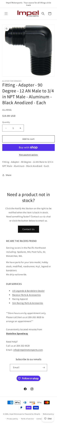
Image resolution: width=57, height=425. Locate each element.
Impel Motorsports (16, 414)
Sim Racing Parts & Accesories (27, 303)
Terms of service (27, 419)
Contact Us (28, 229)
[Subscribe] (43, 367)
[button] (6, 13)
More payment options (28, 154)
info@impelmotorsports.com (28, 349)
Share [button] (8, 175)
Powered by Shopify (32, 414)
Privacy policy (12, 419)
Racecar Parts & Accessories (26, 294)
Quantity (6, 122)
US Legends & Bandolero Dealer (28, 290)
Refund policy (48, 414)
